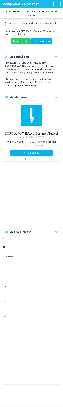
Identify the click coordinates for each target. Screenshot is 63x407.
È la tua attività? (42, 41)
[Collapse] (57, 4)
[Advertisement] (31, 196)
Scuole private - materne (31, 136)
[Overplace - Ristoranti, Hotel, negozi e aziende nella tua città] (20, 4)
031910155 (22, 41)
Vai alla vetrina (31, 152)
